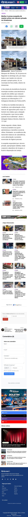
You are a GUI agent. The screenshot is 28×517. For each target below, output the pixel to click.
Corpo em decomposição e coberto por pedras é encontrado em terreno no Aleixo (20, 237)
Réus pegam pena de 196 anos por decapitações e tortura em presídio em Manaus (8, 237)
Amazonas (4, 488)
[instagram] (8, 479)
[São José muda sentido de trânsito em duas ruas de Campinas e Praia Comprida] (3, 457)
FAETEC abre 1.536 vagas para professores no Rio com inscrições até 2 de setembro (17, 464)
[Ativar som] (25, 168)
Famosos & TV (5, 489)
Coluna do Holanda (18, 486)
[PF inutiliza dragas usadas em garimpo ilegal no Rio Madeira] (8, 285)
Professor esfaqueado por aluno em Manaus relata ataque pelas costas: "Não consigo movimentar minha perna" (20, 255)
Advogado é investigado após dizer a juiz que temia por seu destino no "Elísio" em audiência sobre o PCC (20, 275)
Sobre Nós (9, 515)
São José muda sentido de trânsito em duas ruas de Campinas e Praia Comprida (16, 458)
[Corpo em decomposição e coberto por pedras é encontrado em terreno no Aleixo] (20, 228)
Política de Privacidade (16, 515)
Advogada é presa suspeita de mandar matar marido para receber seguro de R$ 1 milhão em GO (18, 205)
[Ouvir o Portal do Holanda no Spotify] (21, 26)
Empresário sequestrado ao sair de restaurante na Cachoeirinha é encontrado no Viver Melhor (19, 194)
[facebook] (2, 479)
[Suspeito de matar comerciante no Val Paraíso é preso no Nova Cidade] (8, 246)
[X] (5, 479)
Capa (3, 486)
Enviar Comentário (9, 373)
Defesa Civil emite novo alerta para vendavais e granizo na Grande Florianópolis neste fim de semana (16, 452)
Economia (4, 493)
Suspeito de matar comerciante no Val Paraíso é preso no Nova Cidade (7, 254)
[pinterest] (10, 479)
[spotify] (16, 479)
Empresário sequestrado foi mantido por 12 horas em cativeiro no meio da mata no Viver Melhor (19, 183)
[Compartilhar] (16, 26)
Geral (3, 495)
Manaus (15, 489)
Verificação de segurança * (9, 365)
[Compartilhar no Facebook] (6, 26)
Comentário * (6, 355)
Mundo (15, 491)
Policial (6, 10)
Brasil (3, 491)
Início (2, 10)
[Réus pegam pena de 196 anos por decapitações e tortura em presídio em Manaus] (8, 228)
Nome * (5, 343)
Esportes (16, 493)
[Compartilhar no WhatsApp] (11, 26)
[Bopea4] (8, 2)
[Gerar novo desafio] (10, 368)
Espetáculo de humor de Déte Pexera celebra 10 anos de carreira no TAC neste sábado (13, 445)
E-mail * (5, 349)
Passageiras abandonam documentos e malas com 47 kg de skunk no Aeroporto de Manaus (8, 275)
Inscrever (5, 318)
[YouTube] (13, 479)
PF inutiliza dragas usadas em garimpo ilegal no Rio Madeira (8, 292)
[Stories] (18, 2)
